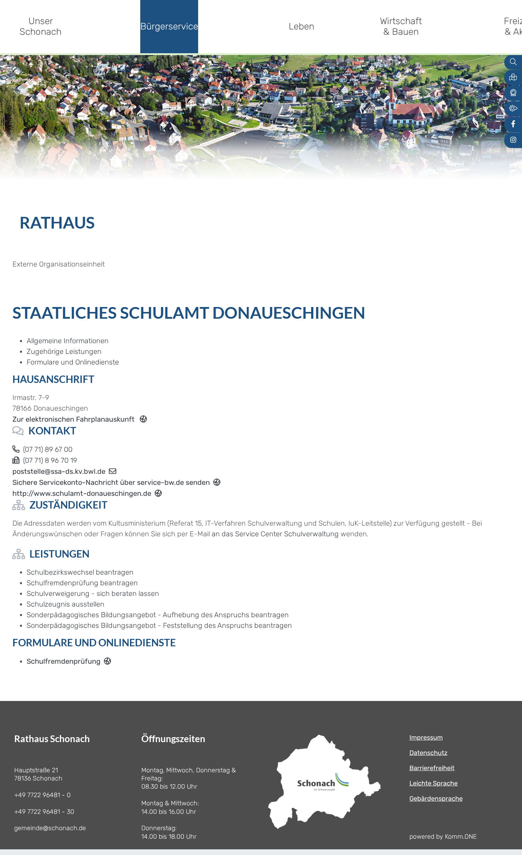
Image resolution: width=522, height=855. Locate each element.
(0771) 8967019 (50, 460)
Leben (301, 26)
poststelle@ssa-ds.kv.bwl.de (58, 471)
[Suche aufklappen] (513, 62)
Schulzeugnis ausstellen (65, 604)
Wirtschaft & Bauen (401, 26)
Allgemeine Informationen (68, 340)
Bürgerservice (169, 26)
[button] (513, 77)
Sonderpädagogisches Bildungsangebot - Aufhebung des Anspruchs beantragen (158, 614)
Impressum (426, 737)
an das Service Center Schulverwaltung (275, 534)
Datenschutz (428, 753)
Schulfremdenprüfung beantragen (82, 583)
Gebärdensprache (436, 798)
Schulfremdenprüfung (63, 661)
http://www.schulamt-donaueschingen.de (81, 493)
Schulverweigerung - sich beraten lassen (93, 593)
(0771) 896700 (47, 449)
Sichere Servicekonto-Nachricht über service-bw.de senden (111, 482)
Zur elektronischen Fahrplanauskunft (74, 419)
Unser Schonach (40, 26)
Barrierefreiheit (432, 768)
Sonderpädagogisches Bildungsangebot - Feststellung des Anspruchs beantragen (159, 625)
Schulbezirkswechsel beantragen (80, 572)
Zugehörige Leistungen (64, 351)
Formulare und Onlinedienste (73, 362)
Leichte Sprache (433, 783)
